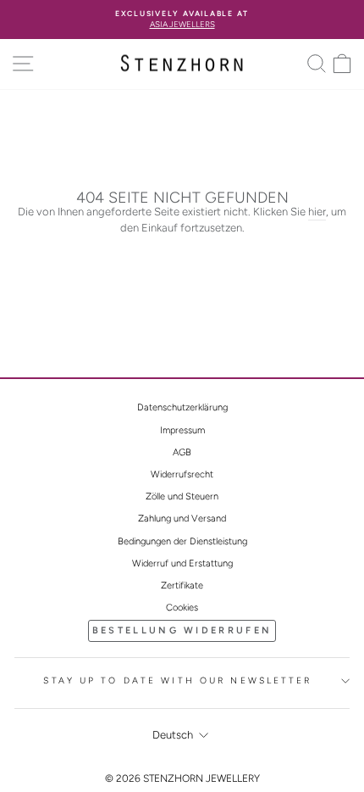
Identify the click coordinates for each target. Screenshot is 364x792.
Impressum (182, 430)
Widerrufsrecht (182, 474)
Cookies (182, 607)
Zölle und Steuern (182, 496)
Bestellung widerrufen (182, 630)
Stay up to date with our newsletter (177, 680)
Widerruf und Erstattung (182, 563)
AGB (182, 452)
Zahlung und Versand (182, 518)
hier (317, 211)
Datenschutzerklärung (182, 407)
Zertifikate (182, 585)
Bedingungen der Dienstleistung (182, 541)
